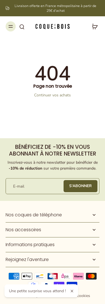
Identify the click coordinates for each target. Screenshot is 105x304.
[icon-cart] (93, 26)
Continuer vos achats (52, 95)
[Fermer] (72, 291)
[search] (22, 26)
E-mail (18, 186)
